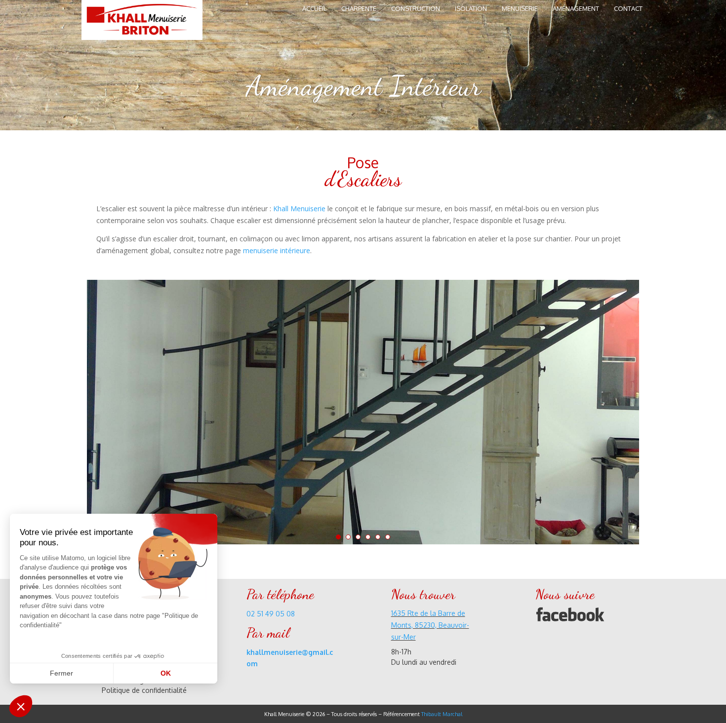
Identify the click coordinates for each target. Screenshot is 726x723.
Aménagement (576, 8)
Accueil (314, 8)
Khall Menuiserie (299, 208)
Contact (628, 8)
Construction (415, 8)
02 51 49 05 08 (270, 613)
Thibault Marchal (441, 714)
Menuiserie (520, 8)
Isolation (471, 8)
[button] (21, 706)
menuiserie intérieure (276, 250)
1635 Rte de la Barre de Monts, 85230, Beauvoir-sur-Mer (430, 625)
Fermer (61, 673)
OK (166, 673)
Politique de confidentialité (144, 690)
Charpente (358, 8)
